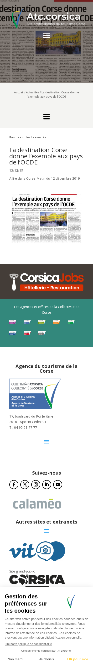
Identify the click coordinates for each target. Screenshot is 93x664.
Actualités (32, 92)
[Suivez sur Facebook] (13, 484)
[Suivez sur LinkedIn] (46, 484)
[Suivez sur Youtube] (57, 484)
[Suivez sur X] (24, 484)
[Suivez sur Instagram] (35, 484)
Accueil (19, 92)
